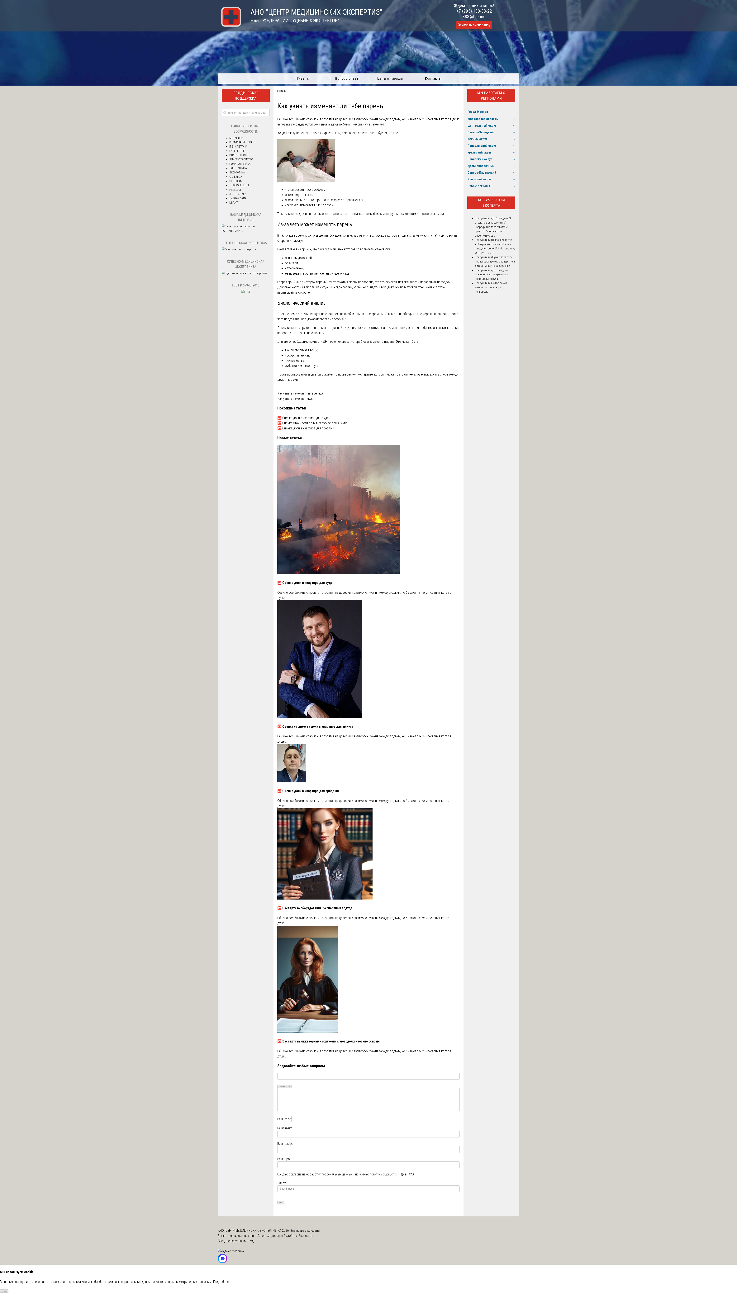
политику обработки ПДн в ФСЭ (392, 1174)
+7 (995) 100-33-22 (474, 11)
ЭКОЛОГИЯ (235, 181)
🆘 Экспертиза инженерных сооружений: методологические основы (328, 1041)
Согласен (4, 1291)
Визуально (282, 1086)
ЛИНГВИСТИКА (238, 168)
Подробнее (221, 1282)
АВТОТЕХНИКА (237, 194)
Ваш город (284, 1159)
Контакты (433, 78)
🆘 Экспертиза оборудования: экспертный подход (314, 908)
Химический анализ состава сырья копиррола (491, 287)
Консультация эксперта (491, 203)
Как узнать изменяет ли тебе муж (300, 393)
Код (289, 1086)
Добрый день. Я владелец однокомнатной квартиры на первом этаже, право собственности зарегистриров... (493, 227)
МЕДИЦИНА (236, 138)
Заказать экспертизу (474, 25)
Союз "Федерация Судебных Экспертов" (286, 1236)
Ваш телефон (286, 1143)
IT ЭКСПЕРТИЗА (238, 146)
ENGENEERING (237, 151)
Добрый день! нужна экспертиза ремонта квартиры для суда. (492, 274)
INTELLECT (235, 189)
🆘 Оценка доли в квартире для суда (303, 418)
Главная (303, 78)
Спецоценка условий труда (236, 1241)
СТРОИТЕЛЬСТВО (239, 155)
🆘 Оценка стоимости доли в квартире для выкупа (312, 423)
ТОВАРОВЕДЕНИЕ (239, 185)
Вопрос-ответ (347, 78)
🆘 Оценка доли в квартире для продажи (305, 428)
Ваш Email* (284, 1119)
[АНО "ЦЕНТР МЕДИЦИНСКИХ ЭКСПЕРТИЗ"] (229, 25)
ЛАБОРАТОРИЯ (237, 198)
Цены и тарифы (390, 78)
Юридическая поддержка (246, 96)
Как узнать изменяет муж (295, 398)
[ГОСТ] (245, 292)
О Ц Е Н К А (235, 176)
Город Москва (478, 112)
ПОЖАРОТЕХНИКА (239, 164)
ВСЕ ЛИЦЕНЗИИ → (233, 231)
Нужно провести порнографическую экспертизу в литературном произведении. (495, 261)
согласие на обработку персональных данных (320, 1174)
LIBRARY (281, 91)
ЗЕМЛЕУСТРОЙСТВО (241, 159)
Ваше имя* (284, 1128)
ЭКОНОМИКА (237, 172)
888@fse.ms (474, 16)
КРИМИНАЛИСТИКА (240, 142)
